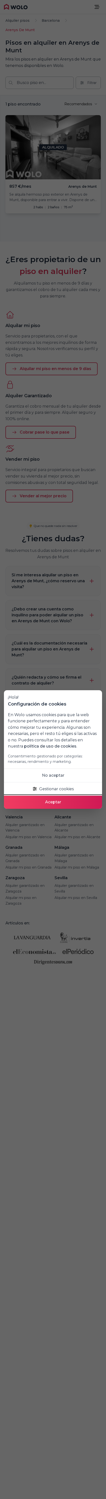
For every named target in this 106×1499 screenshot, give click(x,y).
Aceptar (53, 802)
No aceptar (53, 775)
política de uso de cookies (50, 746)
